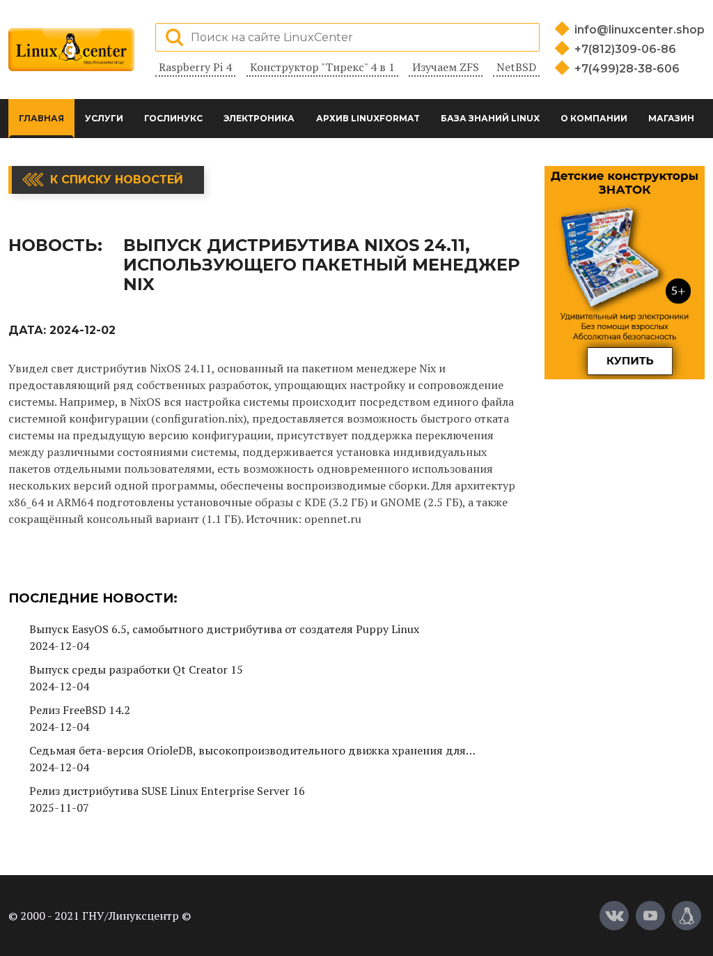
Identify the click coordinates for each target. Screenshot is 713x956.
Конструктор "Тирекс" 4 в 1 (322, 67)
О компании (594, 118)
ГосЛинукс (173, 118)
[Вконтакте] (614, 915)
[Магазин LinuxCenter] (686, 915)
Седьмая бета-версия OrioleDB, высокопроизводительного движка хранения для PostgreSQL (247, 751)
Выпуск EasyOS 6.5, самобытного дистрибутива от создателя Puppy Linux (224, 629)
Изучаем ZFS (445, 67)
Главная (41, 118)
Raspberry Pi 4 (195, 67)
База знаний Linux (490, 118)
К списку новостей (116, 179)
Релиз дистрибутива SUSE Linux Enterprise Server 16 (167, 790)
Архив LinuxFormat (368, 118)
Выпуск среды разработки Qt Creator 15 (136, 669)
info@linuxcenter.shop (639, 29)
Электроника (259, 118)
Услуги (104, 118)
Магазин (671, 118)
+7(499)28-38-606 (627, 68)
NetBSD (516, 67)
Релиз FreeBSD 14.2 (79, 710)
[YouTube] (650, 915)
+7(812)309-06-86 (625, 49)
